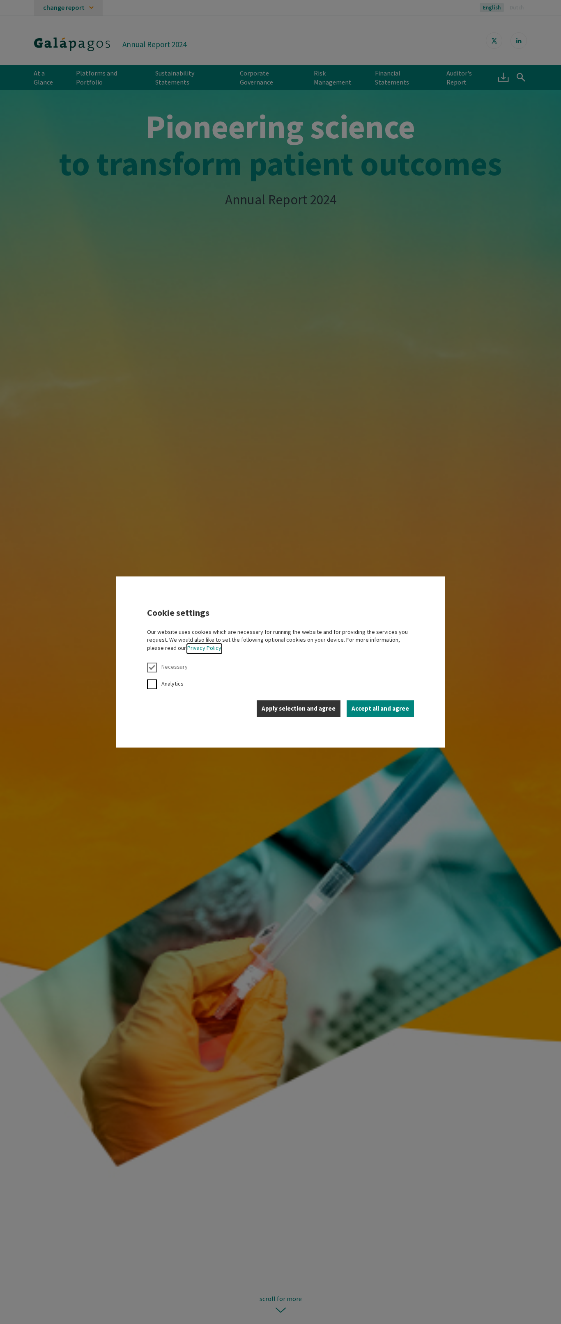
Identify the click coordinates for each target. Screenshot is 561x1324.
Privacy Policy (204, 648)
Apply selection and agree (299, 708)
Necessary (174, 666)
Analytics (172, 683)
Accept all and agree (380, 708)
